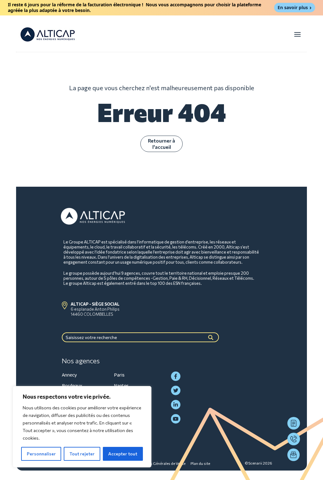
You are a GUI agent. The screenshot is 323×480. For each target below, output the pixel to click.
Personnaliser (41, 453)
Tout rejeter (82, 453)
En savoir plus (293, 7)
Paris (119, 375)
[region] (82, 426)
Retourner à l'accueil (161, 144)
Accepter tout (122, 453)
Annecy (69, 375)
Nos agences (81, 361)
